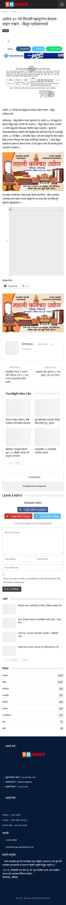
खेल (3, 722)
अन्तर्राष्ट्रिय (6, 715)
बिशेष (4, 682)
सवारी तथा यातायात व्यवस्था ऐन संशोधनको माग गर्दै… (39, 647)
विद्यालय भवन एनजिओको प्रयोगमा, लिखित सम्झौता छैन (40, 605)
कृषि (3, 728)
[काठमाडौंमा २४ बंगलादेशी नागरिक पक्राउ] (47, 437)
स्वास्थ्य (5, 708)
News (5, 30)
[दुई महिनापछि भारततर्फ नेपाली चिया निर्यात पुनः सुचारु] (47, 408)
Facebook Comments (34, 486)
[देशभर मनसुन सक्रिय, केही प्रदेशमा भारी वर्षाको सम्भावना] (18, 408)
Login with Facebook (35, 509)
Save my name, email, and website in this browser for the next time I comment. (31, 580)
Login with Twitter (50, 516)
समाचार (38, 401)
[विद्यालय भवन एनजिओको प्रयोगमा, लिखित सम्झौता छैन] (9, 609)
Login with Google (20, 516)
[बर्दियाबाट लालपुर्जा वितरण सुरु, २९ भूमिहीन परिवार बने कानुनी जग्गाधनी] (18, 437)
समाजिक (5, 689)
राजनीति (5, 695)
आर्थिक (5, 702)
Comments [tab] (34, 477)
